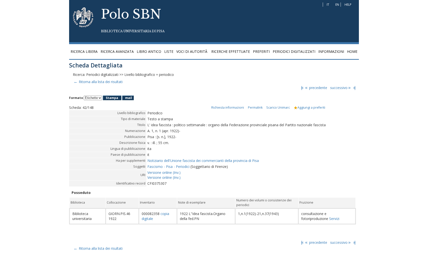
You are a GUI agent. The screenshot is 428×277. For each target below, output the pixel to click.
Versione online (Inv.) (164, 172)
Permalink (255, 107)
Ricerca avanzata (117, 51)
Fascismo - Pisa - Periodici (168, 166)
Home (352, 51)
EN (337, 4)
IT (328, 4)
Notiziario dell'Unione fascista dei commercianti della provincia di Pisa (203, 160)
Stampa (112, 98)
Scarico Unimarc (278, 107)
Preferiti (261, 51)
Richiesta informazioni (227, 107)
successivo (340, 87)
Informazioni (331, 51)
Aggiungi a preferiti (311, 107)
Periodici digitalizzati (294, 51)
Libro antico (149, 51)
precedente (316, 87)
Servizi (333, 218)
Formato (76, 98)
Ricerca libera (84, 51)
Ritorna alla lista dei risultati (98, 81)
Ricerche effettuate (230, 51)
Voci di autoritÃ (192, 51)
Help (348, 4)
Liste (168, 51)
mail (128, 98)
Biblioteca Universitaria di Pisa (132, 31)
